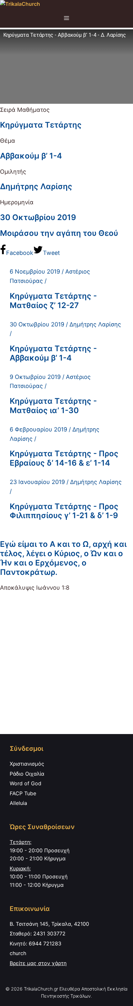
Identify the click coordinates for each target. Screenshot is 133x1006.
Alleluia (18, 803)
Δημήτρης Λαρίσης (36, 186)
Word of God (25, 783)
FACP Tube (23, 793)
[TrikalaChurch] (20, 4)
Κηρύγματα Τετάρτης (41, 125)
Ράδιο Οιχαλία (27, 773)
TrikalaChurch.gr (41, 988)
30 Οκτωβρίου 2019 (38, 217)
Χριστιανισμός (27, 763)
